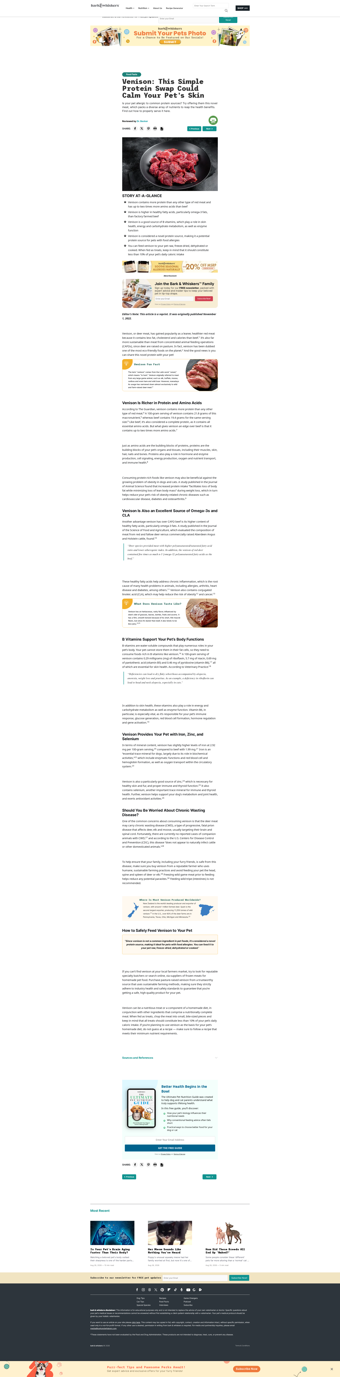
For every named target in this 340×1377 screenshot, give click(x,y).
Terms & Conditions (242, 1346)
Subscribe (188, 1305)
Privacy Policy (166, 304)
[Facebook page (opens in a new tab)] (138, 1289)
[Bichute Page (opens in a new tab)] (195, 1289)
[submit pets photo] (170, 36)
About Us (157, 8)
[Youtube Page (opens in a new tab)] (189, 1290)
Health (129, 8)
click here (136, 1322)
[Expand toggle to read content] (216, 1057)
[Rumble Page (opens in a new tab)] (202, 1289)
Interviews (163, 1305)
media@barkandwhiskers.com (103, 1328)
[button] (226, 10)
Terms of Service (179, 304)
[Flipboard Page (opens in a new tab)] (170, 1289)
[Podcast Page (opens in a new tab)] (183, 1289)
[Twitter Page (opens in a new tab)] (157, 1289)
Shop (242, 8)
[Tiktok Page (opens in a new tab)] (177, 1289)
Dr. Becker (142, 121)
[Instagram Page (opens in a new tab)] (145, 1289)
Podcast (187, 1301)
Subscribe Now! (228, 18)
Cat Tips (140, 1301)
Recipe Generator (174, 8)
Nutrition (142, 8)
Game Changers (191, 1298)
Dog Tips (140, 1298)
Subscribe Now (247, 1368)
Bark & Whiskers (96, 1346)
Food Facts (131, 74)
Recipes (162, 1298)
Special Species (143, 1305)
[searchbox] (211, 5)
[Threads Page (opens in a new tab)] (151, 1289)
